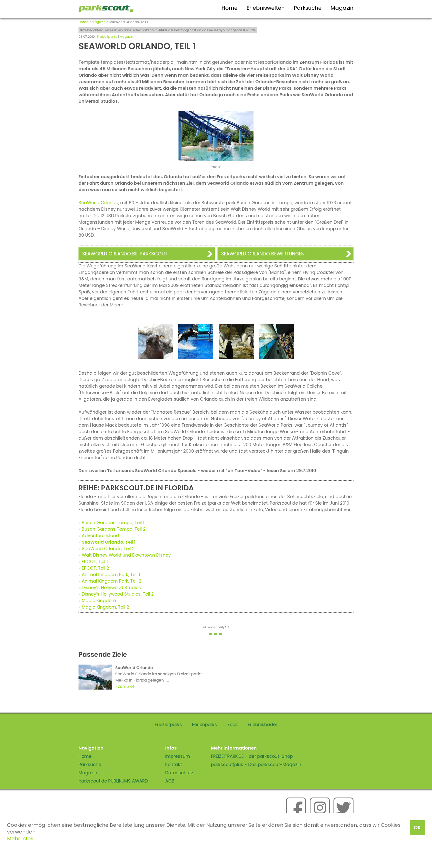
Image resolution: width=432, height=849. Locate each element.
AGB (169, 781)
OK (417, 827)
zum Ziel (126, 686)
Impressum (177, 756)
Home (230, 7)
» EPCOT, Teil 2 (93, 568)
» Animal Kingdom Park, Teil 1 (109, 575)
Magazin (342, 7)
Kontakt (173, 765)
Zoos (232, 725)
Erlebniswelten (265, 7)
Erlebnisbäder (262, 725)
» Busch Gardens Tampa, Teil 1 (111, 523)
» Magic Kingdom (97, 601)
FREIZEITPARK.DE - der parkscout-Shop (252, 756)
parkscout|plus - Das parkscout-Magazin (256, 765)
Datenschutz (179, 773)
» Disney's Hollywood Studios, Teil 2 (116, 594)
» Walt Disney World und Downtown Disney (124, 555)
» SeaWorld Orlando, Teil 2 (106, 549)
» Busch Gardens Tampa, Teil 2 (112, 529)
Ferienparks (204, 725)
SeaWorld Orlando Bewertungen (262, 253)
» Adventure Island (98, 536)
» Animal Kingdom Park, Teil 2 (109, 581)
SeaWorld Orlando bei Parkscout (125, 253)
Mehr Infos (20, 838)
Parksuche (308, 7)
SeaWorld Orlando (98, 203)
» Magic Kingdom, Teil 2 (103, 607)
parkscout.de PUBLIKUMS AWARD (113, 781)
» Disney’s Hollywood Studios (109, 588)
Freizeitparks (107, 36)
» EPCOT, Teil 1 (93, 562)
